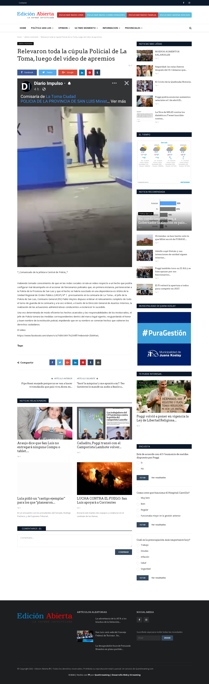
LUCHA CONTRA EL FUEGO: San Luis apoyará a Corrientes (102, 500)
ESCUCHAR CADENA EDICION (175, 14)
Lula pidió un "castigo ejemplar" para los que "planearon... (41, 500)
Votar (143, 477)
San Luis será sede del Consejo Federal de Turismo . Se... (110, 634)
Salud (143, 562)
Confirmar (123, 552)
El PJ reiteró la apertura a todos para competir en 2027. (172, 287)
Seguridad (146, 568)
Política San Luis (145, 213)
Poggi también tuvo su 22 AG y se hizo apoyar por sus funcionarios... (173, 271)
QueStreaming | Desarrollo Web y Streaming (118, 674)
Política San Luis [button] (41, 27)
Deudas (144, 550)
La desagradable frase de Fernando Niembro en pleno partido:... (113, 647)
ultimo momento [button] (85, 27)
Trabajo (145, 544)
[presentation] (180, 385)
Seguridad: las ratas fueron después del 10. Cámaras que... (171, 68)
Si (141, 462)
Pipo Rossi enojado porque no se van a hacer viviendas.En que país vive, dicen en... (46, 385)
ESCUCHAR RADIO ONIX (71, 14)
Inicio (19, 37)
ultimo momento (31, 37)
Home (23, 27)
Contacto (23, 3)
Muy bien (145, 497)
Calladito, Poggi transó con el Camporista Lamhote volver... (99, 445)
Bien (143, 503)
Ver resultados (158, 477)
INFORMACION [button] (111, 27)
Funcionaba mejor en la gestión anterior (161, 515)
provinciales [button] (133, 27)
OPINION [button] (63, 27)
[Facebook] (52, 362)
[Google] (68, 362)
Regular (144, 509)
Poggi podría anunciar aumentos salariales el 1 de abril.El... (172, 98)
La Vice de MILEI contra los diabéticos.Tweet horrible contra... (170, 115)
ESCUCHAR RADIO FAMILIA (142, 14)
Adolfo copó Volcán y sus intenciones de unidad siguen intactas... (171, 254)
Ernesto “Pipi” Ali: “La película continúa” (160, 418)
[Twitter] (60, 362)
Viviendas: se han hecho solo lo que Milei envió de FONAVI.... (172, 237)
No (142, 468)
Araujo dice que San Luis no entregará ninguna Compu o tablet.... (38, 447)
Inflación (145, 556)
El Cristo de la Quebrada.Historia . (173, 82)
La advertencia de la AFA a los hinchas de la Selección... (111, 620)
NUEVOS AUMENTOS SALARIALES (167, 53)
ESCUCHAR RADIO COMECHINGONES (106, 14)
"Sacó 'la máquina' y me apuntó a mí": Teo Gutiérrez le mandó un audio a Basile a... (101, 385)
